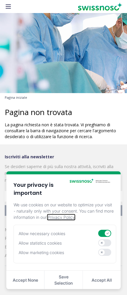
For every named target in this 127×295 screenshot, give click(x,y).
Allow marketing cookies (41, 252)
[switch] (104, 233)
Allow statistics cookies (40, 242)
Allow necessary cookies (42, 233)
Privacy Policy (61, 217)
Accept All (102, 280)
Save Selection (63, 280)
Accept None (25, 280)
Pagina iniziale (16, 97)
